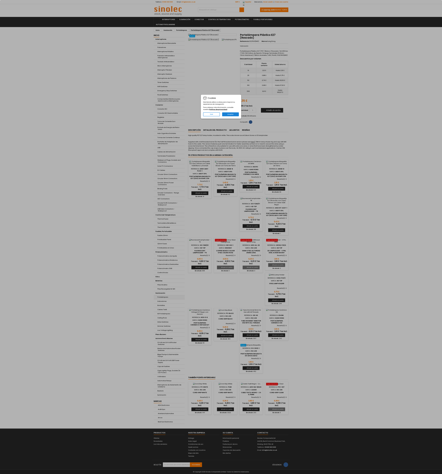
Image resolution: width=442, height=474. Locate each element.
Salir (211, 114)
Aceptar (230, 114)
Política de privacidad (218, 109)
